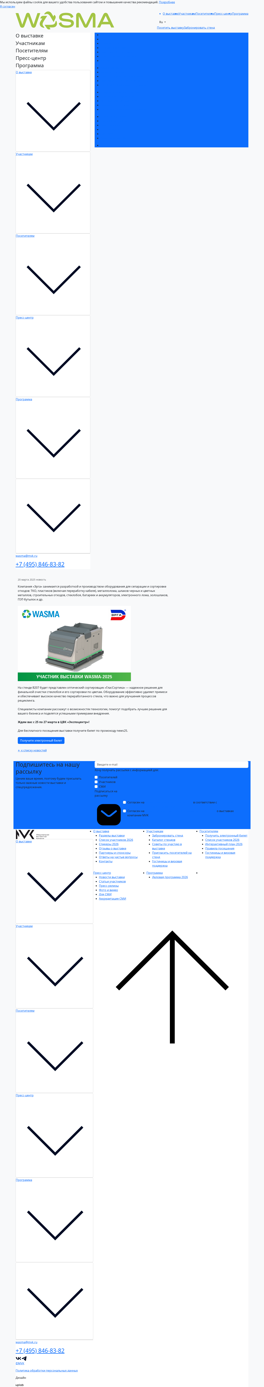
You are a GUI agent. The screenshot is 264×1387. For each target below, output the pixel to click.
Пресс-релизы (110, 125)
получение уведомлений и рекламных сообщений (180, 811)
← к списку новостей (32, 750)
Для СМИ (106, 134)
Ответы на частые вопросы (119, 56)
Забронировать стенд (115, 68)
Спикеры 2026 (110, 43)
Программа (24, 399)
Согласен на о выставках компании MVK (180, 813)
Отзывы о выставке (114, 48)
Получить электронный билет (121, 92)
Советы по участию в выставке (122, 76)
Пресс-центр (25, 317)
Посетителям (25, 236)
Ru (161, 22)
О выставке (24, 72)
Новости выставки (113, 117)
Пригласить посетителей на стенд (124, 81)
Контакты (107, 61)
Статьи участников (113, 121)
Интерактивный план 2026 (119, 101)
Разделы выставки (113, 35)
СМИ (102, 787)
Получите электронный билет (41, 740)
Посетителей (108, 777)
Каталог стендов (112, 72)
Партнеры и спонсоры (116, 52)
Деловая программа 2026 (118, 145)
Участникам (24, 154)
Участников (107, 782)
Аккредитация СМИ (114, 138)
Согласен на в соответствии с (180, 804)
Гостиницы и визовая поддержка (123, 85)
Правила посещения (114, 105)
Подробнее (167, 2)
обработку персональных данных (169, 802)
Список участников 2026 (117, 39)
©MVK (20, 1363)
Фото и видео (109, 129)
